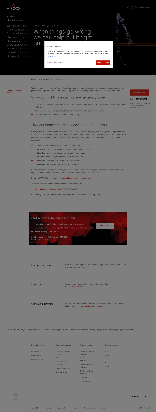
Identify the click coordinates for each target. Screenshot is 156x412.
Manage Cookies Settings (55, 62)
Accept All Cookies (103, 62)
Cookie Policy (52, 56)
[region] (78, 54)
